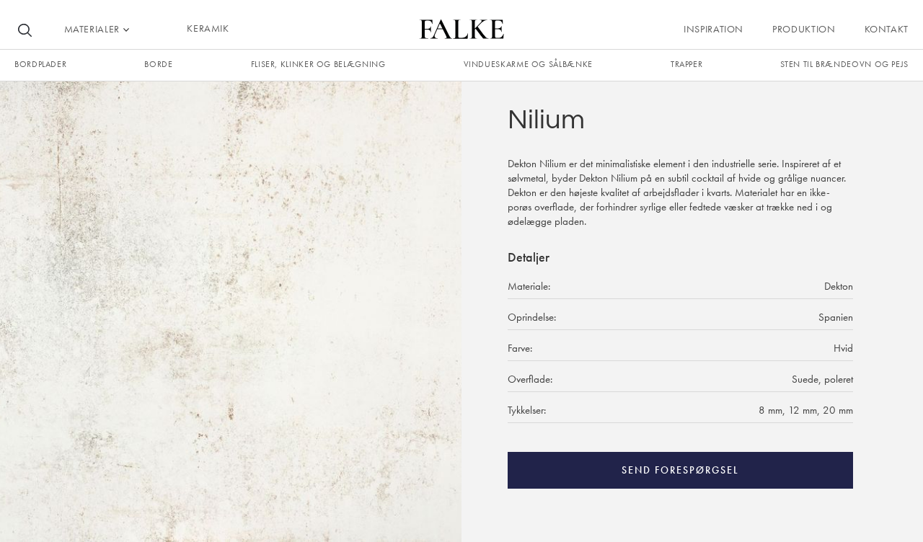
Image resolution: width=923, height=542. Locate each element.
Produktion (803, 28)
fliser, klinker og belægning (318, 64)
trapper (686, 64)
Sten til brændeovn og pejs (844, 64)
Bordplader (40, 64)
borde (158, 64)
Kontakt (887, 28)
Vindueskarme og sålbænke (528, 64)
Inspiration (713, 28)
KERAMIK (208, 28)
